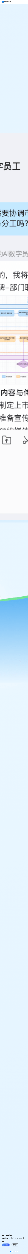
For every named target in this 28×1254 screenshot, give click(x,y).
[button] (10, 1251)
